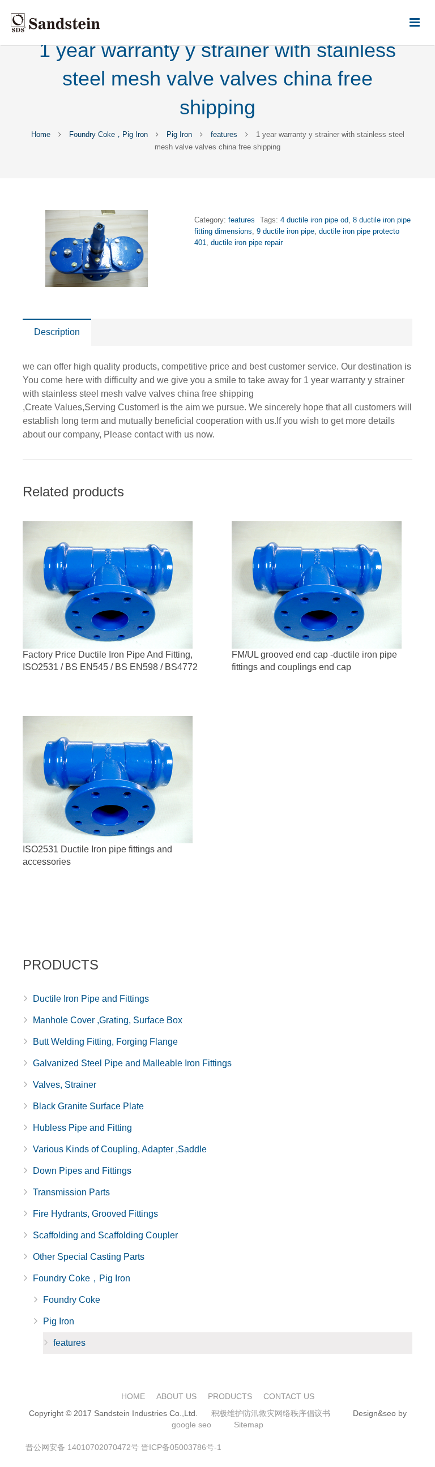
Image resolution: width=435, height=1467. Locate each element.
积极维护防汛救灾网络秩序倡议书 (270, 1413)
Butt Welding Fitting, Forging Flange (105, 1041)
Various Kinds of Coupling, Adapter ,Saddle (120, 1149)
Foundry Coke (71, 1300)
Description (57, 332)
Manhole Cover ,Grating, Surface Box (107, 1020)
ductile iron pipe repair (247, 242)
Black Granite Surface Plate (88, 1106)
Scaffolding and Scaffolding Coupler (105, 1235)
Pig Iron (179, 134)
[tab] (57, 332)
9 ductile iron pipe (285, 231)
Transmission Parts (71, 1192)
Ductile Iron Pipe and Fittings (91, 998)
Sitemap (248, 1424)
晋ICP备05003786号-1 (181, 1447)
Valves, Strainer (64, 1084)
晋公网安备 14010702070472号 (82, 1447)
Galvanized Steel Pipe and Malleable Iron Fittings (132, 1063)
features (224, 134)
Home (40, 134)
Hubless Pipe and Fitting (82, 1128)
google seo (191, 1424)
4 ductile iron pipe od (314, 220)
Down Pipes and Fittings (82, 1171)
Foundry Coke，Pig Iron (108, 134)
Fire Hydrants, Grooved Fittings (95, 1214)
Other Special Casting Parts (88, 1257)
